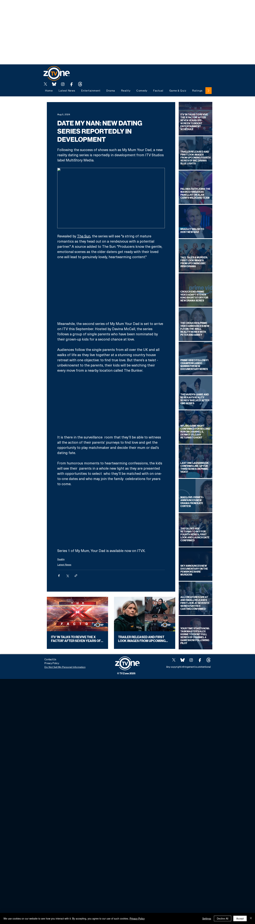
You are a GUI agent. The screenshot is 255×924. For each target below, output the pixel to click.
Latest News (64, 564)
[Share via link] (76, 575)
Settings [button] (206, 918)
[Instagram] (63, 84)
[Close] (251, 918)
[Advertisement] (63, 8)
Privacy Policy (137, 918)
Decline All (222, 918)
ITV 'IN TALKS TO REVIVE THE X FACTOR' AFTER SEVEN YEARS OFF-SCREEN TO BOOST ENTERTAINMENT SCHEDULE (77, 639)
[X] (45, 84)
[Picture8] (54, 84)
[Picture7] (71, 84)
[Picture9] (80, 84)
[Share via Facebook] (59, 575)
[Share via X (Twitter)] (67, 575)
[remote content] (111, 290)
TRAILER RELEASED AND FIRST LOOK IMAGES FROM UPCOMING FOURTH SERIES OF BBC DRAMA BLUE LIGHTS (142, 639)
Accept (240, 918)
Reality (61, 559)
